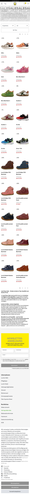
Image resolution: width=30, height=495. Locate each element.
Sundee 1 (3, 124)
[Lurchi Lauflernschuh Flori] (7, 216)
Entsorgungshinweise (7, 396)
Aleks (17, 53)
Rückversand (4, 393)
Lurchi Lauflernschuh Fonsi (22, 199)
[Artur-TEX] (22, 141)
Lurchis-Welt (4, 378)
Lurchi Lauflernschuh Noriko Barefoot (22, 276)
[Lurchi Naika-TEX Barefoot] (7, 165)
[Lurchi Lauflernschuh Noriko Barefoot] (22, 268)
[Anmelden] (1, 4)
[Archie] (22, 117)
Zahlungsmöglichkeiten (7, 387)
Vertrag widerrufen (6, 410)
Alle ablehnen (15, 487)
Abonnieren (14, 365)
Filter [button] (15, 30)
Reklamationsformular (7, 413)
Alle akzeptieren (15, 483)
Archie (18, 124)
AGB (2, 422)
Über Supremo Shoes (6, 399)
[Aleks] (22, 45)
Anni (2, 76)
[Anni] (7, 69)
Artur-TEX (19, 148)
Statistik (6, 468)
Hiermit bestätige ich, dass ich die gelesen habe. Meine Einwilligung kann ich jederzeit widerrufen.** (15, 360)
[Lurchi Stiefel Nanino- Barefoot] (7, 242)
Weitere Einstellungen (7, 479)
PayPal (6, 475)
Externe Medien (8, 472)
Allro (2, 53)
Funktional (7, 477)
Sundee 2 (18, 100)
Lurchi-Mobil (4, 384)
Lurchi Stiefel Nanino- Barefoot (7, 250)
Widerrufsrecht (5, 407)
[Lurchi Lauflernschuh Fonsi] (22, 190)
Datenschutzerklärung (7, 419)
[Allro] (7, 45)
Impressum (4, 416)
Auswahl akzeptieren (15, 491)
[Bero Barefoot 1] (22, 69)
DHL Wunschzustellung (10, 473)
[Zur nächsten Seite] (28, 34)
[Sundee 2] (22, 93)
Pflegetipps (4, 381)
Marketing (6, 470)
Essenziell (6, 466)
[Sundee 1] (7, 117)
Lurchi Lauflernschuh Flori (7, 224)
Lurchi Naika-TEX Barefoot (6, 173)
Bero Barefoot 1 (20, 76)
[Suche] (5, 4)
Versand (3, 390)
